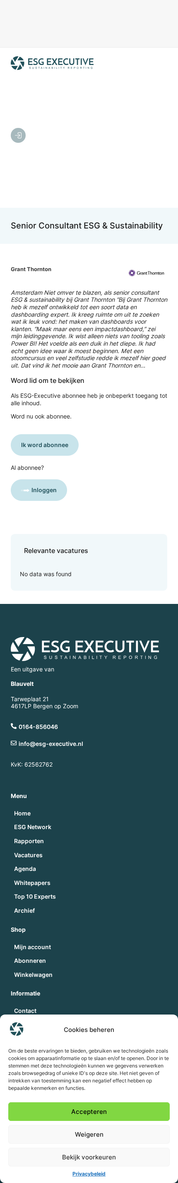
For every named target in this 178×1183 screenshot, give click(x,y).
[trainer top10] (89, 30)
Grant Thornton (31, 269)
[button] (91, 136)
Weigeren (89, 1134)
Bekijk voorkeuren (89, 1157)
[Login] (18, 135)
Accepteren (89, 1112)
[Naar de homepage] (52, 63)
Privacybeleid (89, 1174)
